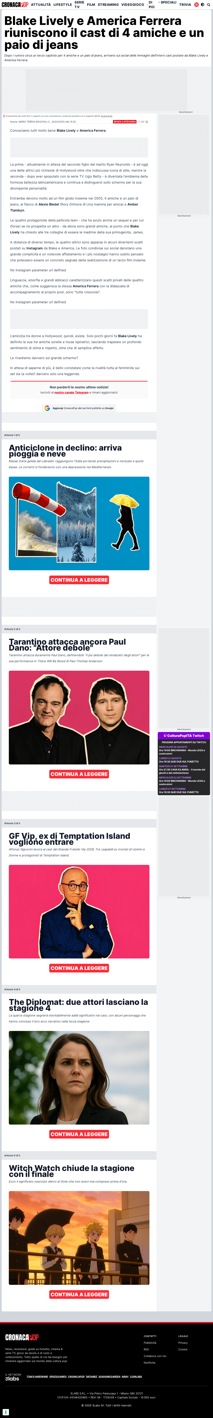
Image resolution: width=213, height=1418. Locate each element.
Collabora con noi (155, 1356)
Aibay (125, 1376)
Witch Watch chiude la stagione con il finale (71, 1171)
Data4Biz (91, 1376)
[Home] (15, 4)
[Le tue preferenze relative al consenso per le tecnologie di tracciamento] (6, 1412)
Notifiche (149, 1362)
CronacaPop (76, 1376)
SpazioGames (58, 1376)
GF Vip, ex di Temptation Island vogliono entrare (69, 839)
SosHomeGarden (109, 1376)
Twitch (198, 736)
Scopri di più (106, 116)
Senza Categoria (125, 121)
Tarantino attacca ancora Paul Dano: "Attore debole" (67, 645)
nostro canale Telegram (71, 392)
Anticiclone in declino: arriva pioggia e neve (65, 451)
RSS (146, 1349)
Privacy (183, 1342)
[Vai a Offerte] (196, 4)
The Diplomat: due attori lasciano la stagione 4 (78, 1005)
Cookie (182, 1349)
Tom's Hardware (37, 1376)
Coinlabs (136, 1376)
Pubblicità (150, 1342)
